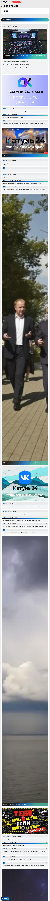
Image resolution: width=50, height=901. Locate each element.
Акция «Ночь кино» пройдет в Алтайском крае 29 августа (17, 68)
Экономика (19, 836)
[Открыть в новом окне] (4, 6)
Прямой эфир (17, 1)
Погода (13, 168)
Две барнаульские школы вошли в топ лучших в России (17, 64)
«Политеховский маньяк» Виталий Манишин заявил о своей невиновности (21, 71)
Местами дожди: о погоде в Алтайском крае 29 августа (15, 804)
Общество (14, 114)
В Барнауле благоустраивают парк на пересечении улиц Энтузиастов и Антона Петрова (22, 463)
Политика (19, 180)
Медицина (14, 120)
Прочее (13, 108)
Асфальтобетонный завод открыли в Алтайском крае (16, 61)
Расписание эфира (10, 155)
